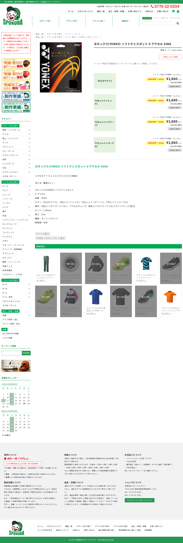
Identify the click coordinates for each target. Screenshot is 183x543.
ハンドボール (8, 163)
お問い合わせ (163, 11)
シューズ (6, 194)
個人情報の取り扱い (106, 530)
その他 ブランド (9, 305)
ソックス (6, 203)
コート (156, 18)
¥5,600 (121, 309)
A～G (4, 284)
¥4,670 (71, 309)
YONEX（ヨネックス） (89, 37)
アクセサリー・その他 (12, 274)
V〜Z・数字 (71, 37)
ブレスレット (8, 232)
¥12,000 (146, 309)
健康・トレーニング (11, 261)
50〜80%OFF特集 (10, 333)
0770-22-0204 (167, 6)
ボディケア (7, 257)
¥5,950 (46, 278)
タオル (5, 240)
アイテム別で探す (10, 182)
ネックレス (7, 228)
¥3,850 (146, 278)
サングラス (7, 236)
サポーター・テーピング (13, 245)
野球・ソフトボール (11, 130)
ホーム (71, 11)
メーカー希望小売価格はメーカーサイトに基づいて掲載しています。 (126, 63)
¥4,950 (171, 311)
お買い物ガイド (135, 11)
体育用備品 (7, 270)
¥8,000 (46, 309)
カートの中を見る (45, 530)
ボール (5, 186)
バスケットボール (10, 155)
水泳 (4, 167)
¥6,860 (96, 276)
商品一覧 (101, 11)
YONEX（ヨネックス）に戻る (50, 238)
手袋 (4, 215)
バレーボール (8, 151)
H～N (4, 288)
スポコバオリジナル (11, 301)
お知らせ (149, 11)
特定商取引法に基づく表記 (130, 530)
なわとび (164, 18)
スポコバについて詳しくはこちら (139, 500)
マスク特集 (7, 337)
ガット (77, 34)
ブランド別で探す (54, 37)
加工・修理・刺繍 (116, 11)
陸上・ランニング (10, 138)
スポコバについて (85, 11)
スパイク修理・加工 (11, 323)
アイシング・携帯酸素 (12, 249)
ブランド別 (71, 20)
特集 (5, 329)
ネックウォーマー (10, 224)
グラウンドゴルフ (10, 172)
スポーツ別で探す (54, 34)
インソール (7, 198)
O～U (4, 292)
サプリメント (8, 253)
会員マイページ (62, 530)
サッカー (6, 134)
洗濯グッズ (7, 266)
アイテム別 (98, 20)
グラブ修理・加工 (10, 319)
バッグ (5, 207)
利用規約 (148, 530)
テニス (68, 34)
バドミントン (8, 146)
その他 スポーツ (9, 176)
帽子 (4, 211)
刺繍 (4, 315)
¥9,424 (121, 276)
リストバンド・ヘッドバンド (14, 219)
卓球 (4, 159)
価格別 (125, 20)
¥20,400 (71, 276)
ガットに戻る (42, 233)
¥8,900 (171, 276)
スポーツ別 (44, 20)
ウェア (5, 190)
